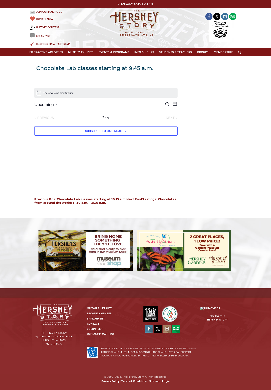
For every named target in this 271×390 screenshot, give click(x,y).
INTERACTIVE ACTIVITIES (46, 52)
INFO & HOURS (144, 52)
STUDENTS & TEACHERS (175, 52)
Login (166, 381)
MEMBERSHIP (223, 52)
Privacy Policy (110, 381)
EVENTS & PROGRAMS (114, 52)
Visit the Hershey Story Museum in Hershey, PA (135, 23)
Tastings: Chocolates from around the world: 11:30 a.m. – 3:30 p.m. (105, 201)
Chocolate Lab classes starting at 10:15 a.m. (80, 199)
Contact (93, 323)
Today (106, 117)
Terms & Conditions (134, 381)
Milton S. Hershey (99, 308)
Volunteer (94, 329)
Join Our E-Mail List (100, 334)
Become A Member (99, 313)
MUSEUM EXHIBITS (80, 52)
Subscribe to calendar (103, 131)
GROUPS (203, 52)
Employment (96, 318)
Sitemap (154, 381)
